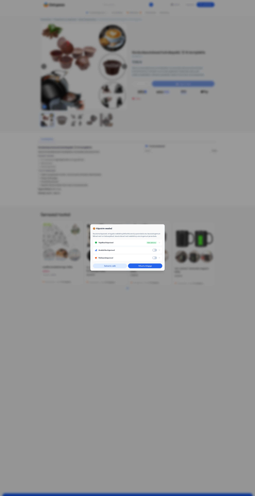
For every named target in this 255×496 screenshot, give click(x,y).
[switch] (154, 250)
